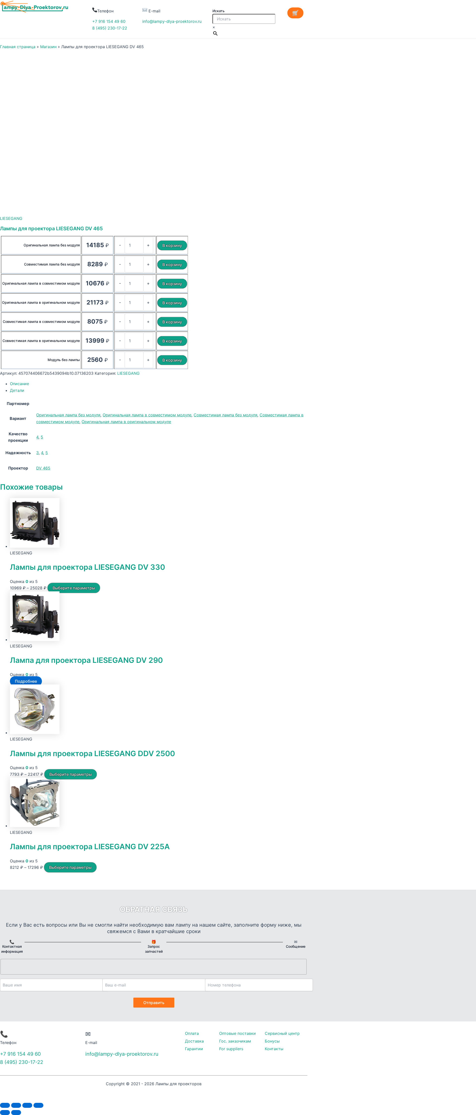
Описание (19, 383)
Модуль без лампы (64, 360)
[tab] (158, 383)
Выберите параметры (74, 587)
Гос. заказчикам (235, 1041)
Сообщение (295, 946)
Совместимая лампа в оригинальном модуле (41, 340)
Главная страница (17, 46)
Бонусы (272, 1041)
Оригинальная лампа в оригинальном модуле (41, 302)
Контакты (274, 1048)
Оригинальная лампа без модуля (52, 245)
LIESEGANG (11, 218)
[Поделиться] (16, 1105)
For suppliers (231, 1048)
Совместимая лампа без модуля (52, 264)
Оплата (192, 1033)
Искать (218, 11)
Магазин (48, 46)
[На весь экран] (27, 1105)
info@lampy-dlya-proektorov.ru (172, 21)
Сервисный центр (282, 1033)
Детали (17, 390)
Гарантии (194, 1048)
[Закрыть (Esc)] (5, 1105)
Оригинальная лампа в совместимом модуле (41, 283)
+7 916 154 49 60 (108, 21)
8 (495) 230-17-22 (109, 28)
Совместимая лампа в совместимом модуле (41, 321)
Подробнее (26, 681)
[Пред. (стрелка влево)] (5, 1112)
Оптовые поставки (237, 1033)
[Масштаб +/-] (38, 1105)
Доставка (194, 1041)
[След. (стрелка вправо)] (16, 1112)
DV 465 (43, 468)
